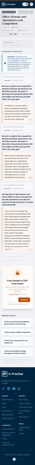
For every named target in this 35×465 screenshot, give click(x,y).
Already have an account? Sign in (17, 304)
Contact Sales (7, 80)
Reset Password (7, 400)
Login (4, 407)
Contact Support (7, 418)
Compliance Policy (8, 429)
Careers (22, 433)
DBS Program (24, 417)
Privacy (4, 439)
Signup (4, 403)
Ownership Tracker (26, 407)
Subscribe (24, 300)
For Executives (7, 411)
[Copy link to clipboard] (17, 34)
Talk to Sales (23, 400)
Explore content (24, 403)
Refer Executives (7, 415)
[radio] (14, 459)
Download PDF (28, 34)
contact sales (14, 294)
